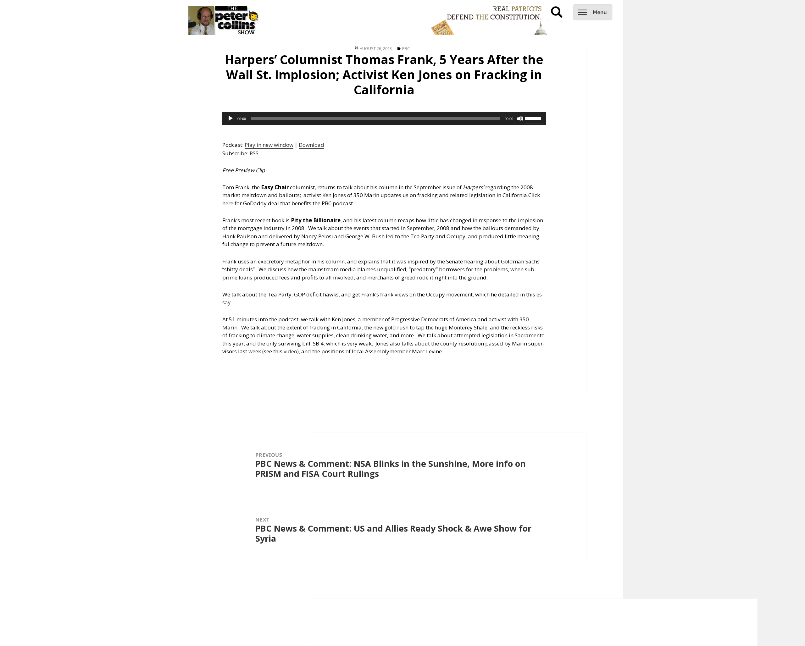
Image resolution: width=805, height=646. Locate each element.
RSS (254, 153)
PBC (406, 48)
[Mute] (520, 118)
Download (311, 144)
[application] (384, 118)
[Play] (230, 118)
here (227, 203)
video (290, 351)
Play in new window (269, 144)
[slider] (534, 118)
